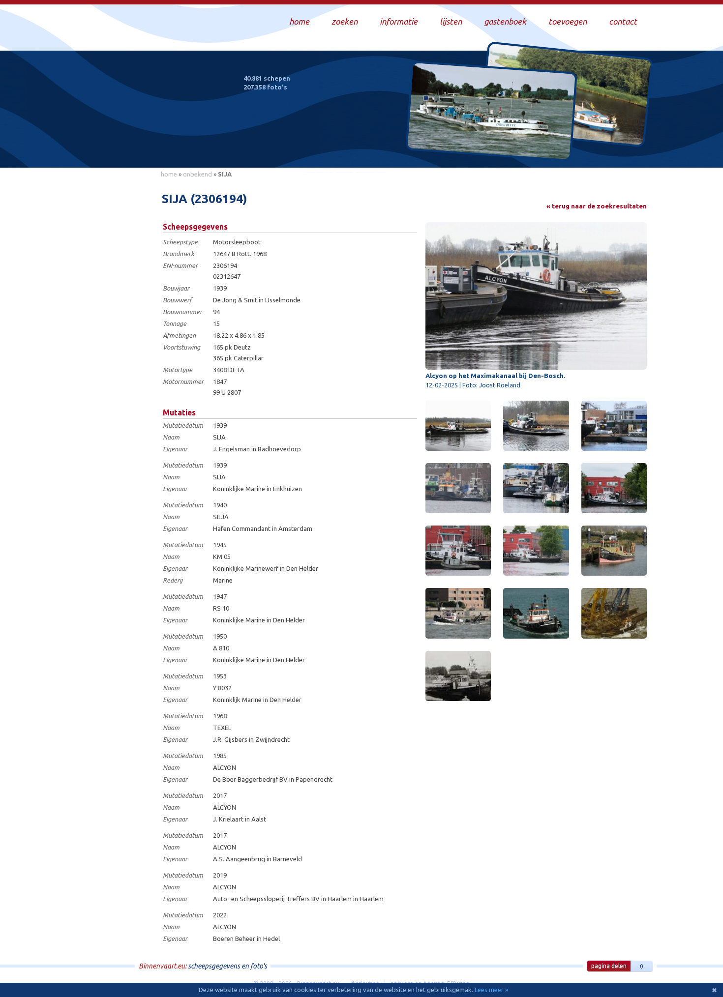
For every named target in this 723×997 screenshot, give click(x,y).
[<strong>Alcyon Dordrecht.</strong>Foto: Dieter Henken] (536, 613)
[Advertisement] (110, 329)
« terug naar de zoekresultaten (596, 206)
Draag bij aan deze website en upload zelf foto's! (565, 149)
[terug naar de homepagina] (156, 117)
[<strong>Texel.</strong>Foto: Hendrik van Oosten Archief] (458, 676)
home (169, 174)
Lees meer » (491, 989)
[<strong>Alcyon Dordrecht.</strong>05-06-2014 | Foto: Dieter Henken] (458, 613)
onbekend (197, 174)
